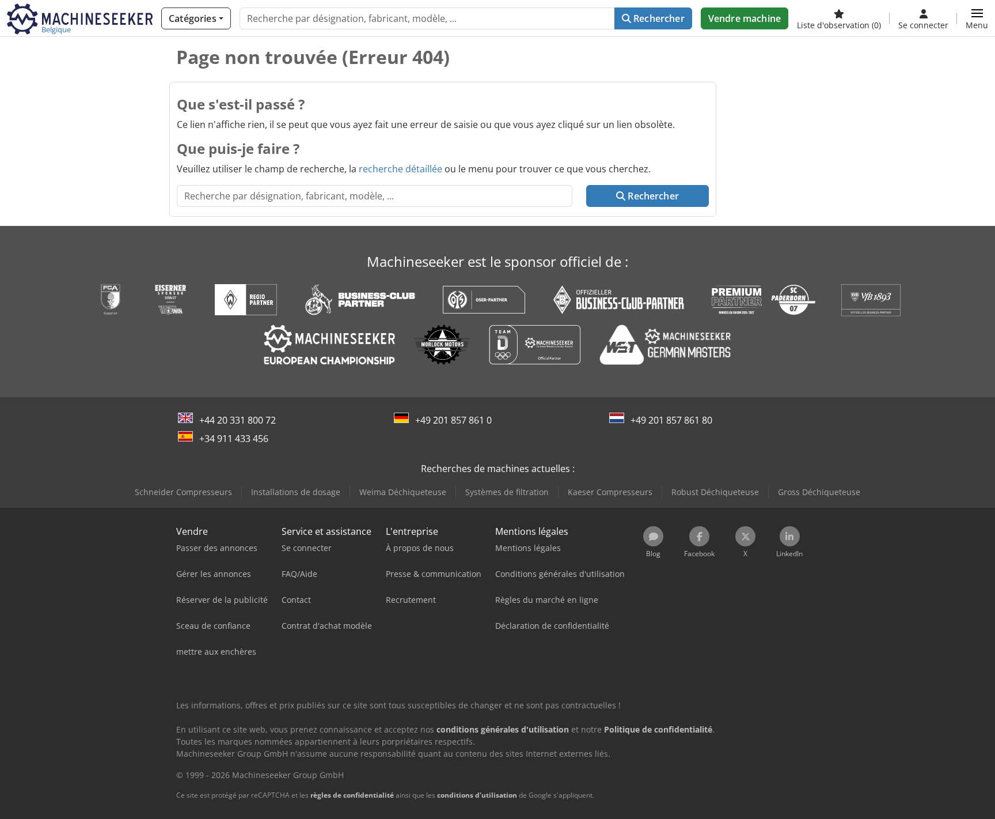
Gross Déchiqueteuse (819, 491)
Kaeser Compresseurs (610, 491)
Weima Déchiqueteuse (402, 491)
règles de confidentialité (352, 795)
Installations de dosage (295, 491)
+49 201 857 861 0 (453, 420)
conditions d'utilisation (477, 795)
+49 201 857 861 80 (671, 420)
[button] (977, 18)
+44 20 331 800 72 (237, 420)
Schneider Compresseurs (183, 491)
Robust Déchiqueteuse (715, 491)
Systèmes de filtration (507, 491)
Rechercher (658, 18)
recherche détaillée (400, 169)
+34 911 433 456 (233, 438)
